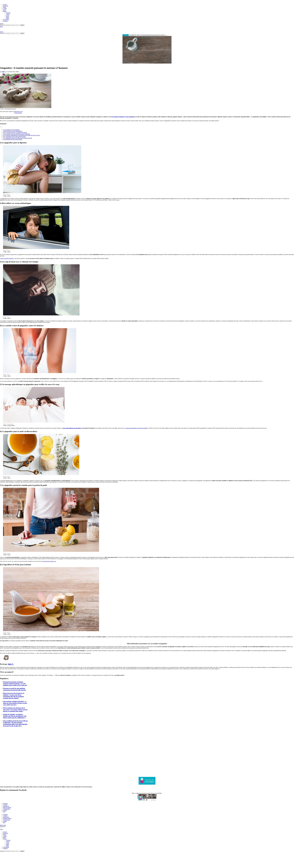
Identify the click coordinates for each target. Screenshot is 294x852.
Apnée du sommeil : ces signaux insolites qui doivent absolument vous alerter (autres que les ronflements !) (14, 715)
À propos (5, 803)
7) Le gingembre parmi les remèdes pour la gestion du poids (17, 138)
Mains (7, 17)
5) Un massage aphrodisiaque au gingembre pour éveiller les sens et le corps (21, 135)
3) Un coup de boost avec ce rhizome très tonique (15, 132)
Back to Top (3, 825)
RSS (4, 811)
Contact (5, 810)
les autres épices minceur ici (49, 561)
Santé (4, 10)
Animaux (5, 21)
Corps (7, 15)
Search (22, 25)
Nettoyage (5, 6)
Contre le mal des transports (6, 258)
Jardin (4, 7)
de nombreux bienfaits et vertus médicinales (123, 116)
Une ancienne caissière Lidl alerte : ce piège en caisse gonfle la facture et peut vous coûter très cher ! (15, 703)
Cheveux (8, 12)
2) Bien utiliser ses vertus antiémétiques (12, 131)
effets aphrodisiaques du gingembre (72, 428)
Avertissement (6, 809)
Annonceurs (6, 806)
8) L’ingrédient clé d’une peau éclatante (12, 139)
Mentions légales (7, 807)
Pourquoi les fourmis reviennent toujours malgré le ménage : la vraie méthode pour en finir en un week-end (15, 683)
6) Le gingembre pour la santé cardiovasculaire (14, 136)
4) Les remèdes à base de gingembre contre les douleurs (16, 134)
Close (1, 829)
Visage (7, 14)
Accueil (5, 4)
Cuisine (5, 8)
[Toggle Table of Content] (1, 127)
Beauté (4, 11)
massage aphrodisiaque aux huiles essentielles (137, 428)
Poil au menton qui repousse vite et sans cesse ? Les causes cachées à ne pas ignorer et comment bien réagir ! (15, 709)
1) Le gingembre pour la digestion (11, 129)
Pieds (7, 18)
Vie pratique (6, 19)
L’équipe (5, 804)
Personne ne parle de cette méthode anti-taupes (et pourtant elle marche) (14, 689)
